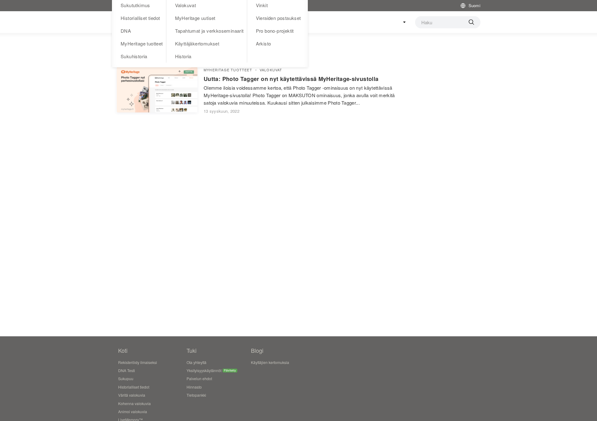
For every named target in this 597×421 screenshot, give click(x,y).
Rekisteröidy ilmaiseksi (137, 362)
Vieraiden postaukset (278, 18)
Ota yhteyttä (196, 362)
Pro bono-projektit (275, 30)
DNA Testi (126, 370)
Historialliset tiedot (140, 18)
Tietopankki (196, 395)
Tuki (192, 350)
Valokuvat (271, 70)
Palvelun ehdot (199, 378)
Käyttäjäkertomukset (197, 43)
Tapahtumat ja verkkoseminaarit (209, 30)
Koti (122, 350)
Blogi (257, 350)
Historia (183, 56)
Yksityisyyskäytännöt (204, 370)
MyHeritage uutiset (195, 18)
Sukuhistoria (134, 56)
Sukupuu (125, 378)
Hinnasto (194, 387)
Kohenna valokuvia (134, 403)
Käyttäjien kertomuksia (270, 362)
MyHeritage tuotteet (142, 43)
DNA (126, 30)
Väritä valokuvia (131, 395)
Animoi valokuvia (132, 411)
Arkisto (263, 43)
